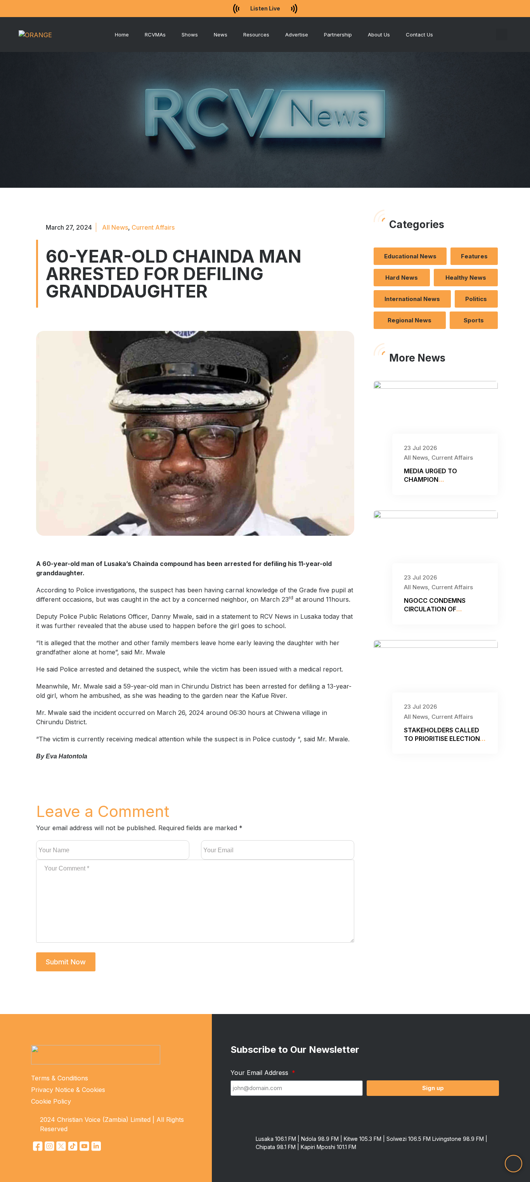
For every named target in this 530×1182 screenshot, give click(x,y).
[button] (501, 34)
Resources (256, 34)
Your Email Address (260, 1072)
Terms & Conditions (59, 1078)
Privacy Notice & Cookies (68, 1090)
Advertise (296, 34)
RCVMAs (155, 34)
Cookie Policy (51, 1101)
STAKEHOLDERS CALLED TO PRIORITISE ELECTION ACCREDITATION (442, 738)
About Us (379, 34)
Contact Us (419, 34)
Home (122, 34)
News (220, 34)
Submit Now (66, 962)
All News (115, 227)
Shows (190, 34)
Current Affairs (153, 227)
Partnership (338, 34)
